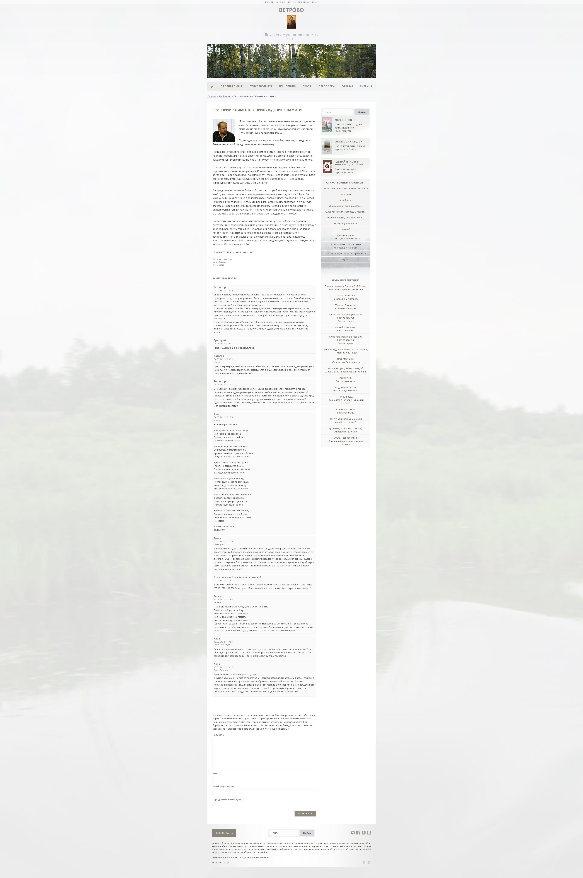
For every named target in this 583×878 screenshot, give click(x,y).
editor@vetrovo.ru (220, 862)
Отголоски (327, 86)
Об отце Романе (231, 86)
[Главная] (212, 86)
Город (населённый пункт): (228, 799)
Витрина (366, 86)
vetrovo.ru (278, 843)
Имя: (215, 773)
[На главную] (291, 2)
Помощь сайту (224, 833)
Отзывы (347, 86)
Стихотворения (261, 86)
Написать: (218, 734)
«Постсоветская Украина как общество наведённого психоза (258, 213)
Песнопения (287, 86)
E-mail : (223, 786)
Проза (307, 86)
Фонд (237, 843)
